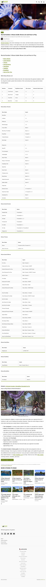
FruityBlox (23, 573)
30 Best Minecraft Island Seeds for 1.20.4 (39, 479)
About (2, 538)
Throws (5, 62)
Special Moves (7, 64)
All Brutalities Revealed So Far (17, 386)
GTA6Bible (23, 576)
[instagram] (5, 533)
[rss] (2, 533)
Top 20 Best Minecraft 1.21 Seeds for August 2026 (27, 480)
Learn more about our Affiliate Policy (6, 465)
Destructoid (23, 563)
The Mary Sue (23, 569)
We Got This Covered (23, 561)
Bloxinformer (23, 574)
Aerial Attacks (6, 60)
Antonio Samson (4, 483)
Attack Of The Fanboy (23, 556)
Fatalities (5, 68)
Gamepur (23, 554)
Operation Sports (23, 568)
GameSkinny (23, 566)
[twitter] (8, 533)
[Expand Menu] (41, 2)
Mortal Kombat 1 (5, 42)
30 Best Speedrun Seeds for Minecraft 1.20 (17, 479)
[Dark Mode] (39, 2)
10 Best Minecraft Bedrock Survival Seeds (5, 479)
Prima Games (23, 558)
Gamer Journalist (23, 564)
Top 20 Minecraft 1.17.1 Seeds (27, 495)
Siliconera (23, 559)
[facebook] (11, 533)
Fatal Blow (6, 66)
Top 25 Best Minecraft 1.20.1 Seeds (16, 496)
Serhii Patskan (15, 483)
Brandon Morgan (4, 500)
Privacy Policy (3, 542)
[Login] (44, 2)
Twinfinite (23, 553)
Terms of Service (4, 540)
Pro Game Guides (23, 551)
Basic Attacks (6, 58)
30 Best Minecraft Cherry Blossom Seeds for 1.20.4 (39, 496)
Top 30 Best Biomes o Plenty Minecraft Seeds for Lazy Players (6, 497)
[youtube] (14, 533)
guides (40, 454)
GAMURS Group (42, 579)
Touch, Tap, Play (23, 571)
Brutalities (6, 70)
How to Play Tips (7, 72)
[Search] (36, 2)
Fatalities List (18, 454)
